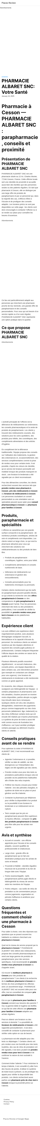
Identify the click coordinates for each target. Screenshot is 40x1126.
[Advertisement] (20, 40)
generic (5, 77)
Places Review (9, 3)
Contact (6, 1104)
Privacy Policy (9, 1101)
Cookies (7, 1099)
